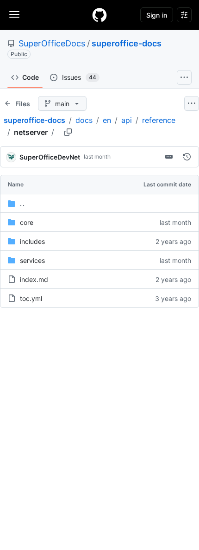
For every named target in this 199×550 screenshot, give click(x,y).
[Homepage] (99, 14)
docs (84, 120)
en (107, 120)
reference (158, 120)
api (126, 120)
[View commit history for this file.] (187, 156)
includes (32, 241)
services (32, 260)
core (26, 222)
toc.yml (31, 298)
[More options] (191, 103)
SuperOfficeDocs (52, 43)
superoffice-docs (127, 43)
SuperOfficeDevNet (49, 157)
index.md (34, 279)
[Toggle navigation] (14, 14)
